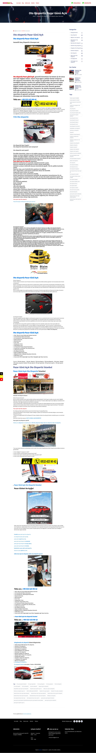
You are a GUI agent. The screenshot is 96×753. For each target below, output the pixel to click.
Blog (23, 3)
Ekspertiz (71, 132)
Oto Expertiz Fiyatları (74, 179)
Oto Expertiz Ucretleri (74, 187)
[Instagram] (79, 721)
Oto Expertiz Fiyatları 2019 (75, 181)
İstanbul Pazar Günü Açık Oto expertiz (21, 695)
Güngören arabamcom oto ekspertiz (75, 140)
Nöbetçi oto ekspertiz (51, 695)
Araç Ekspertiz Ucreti (74, 124)
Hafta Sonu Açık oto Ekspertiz (21, 553)
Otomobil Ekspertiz (73, 191)
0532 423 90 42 (53, 729)
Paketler (33, 3)
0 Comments (27, 31)
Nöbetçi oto (18, 422)
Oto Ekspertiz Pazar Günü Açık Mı (33, 698)
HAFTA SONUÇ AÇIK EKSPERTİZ (32, 691)
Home (34, 16)
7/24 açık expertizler (32, 684)
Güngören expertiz (73, 147)
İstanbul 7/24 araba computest (57, 691)
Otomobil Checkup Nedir (74, 189)
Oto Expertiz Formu (73, 183)
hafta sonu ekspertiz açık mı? (36, 553)
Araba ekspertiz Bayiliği (74, 98)
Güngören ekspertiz (73, 145)
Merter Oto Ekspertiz (74, 160)
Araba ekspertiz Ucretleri (74, 100)
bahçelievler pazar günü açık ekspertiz (22, 548)
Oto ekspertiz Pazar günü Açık (23, 77)
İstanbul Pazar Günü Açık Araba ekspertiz (21, 693)
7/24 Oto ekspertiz (21, 117)
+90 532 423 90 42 (29, 99)
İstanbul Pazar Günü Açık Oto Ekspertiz (55, 693)
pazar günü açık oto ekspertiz (22, 534)
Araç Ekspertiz (72, 108)
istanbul (27, 546)
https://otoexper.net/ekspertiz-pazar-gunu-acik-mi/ (24, 201)
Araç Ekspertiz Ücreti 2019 (75, 126)
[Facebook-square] (74, 721)
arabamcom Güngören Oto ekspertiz (75, 106)
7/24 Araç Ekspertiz (40, 684)
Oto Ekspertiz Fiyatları (74, 164)
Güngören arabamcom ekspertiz (74, 137)
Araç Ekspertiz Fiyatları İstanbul (74, 115)
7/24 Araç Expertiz (49, 684)
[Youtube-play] (82, 721)
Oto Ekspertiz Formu (74, 166)
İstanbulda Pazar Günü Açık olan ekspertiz (38, 695)
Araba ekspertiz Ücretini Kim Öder (75, 103)
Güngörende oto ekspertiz (21, 642)
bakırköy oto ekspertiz (74, 130)
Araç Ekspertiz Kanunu (74, 120)
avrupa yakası (28, 543)
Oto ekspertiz (72, 162)
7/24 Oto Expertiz (17, 686)
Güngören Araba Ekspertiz (75, 134)
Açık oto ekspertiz (56, 422)
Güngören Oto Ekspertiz (42, 16)
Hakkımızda (27, 3)
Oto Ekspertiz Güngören (74, 168)
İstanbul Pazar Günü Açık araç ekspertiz (38, 693)
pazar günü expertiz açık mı (19, 702)
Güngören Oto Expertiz (74, 151)
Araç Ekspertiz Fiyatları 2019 (75, 112)
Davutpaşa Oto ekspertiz (20, 662)
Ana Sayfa (18, 3)
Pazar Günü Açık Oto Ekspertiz (25, 371)
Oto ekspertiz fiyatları (19, 664)
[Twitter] (77, 721)
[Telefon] (1, 373)
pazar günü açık (19, 539)
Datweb (40, 749)
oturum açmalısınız (27, 713)
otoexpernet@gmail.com (54, 737)
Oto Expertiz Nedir (73, 185)
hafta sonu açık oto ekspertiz (48, 688)
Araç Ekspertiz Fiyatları (74, 110)
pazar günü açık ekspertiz (22, 541)
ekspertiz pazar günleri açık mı (36, 688)
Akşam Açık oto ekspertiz (46, 422)
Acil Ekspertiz (27, 422)
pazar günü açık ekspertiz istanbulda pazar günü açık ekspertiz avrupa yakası (28, 700)
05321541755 (87, 3)
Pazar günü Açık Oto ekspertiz (21, 161)
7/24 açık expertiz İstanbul (21, 684)
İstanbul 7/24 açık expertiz (44, 691)
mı (27, 536)
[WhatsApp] (1, 376)
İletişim (37, 3)
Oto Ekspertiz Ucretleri (74, 174)
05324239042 (76, 3)
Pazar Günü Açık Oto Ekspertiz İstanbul (27, 485)
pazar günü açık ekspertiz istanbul (47, 698)
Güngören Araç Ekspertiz (74, 143)
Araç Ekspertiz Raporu (74, 122)
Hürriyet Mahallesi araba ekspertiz (74, 156)
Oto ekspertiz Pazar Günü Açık (19, 698)
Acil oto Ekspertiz (25, 686)
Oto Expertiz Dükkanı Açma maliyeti (75, 177)
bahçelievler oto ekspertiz (75, 128)
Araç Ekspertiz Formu (74, 118)
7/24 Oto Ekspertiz (58, 684)
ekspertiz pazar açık (20, 550)
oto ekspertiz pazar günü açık (20, 536)
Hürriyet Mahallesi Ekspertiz (75, 158)
